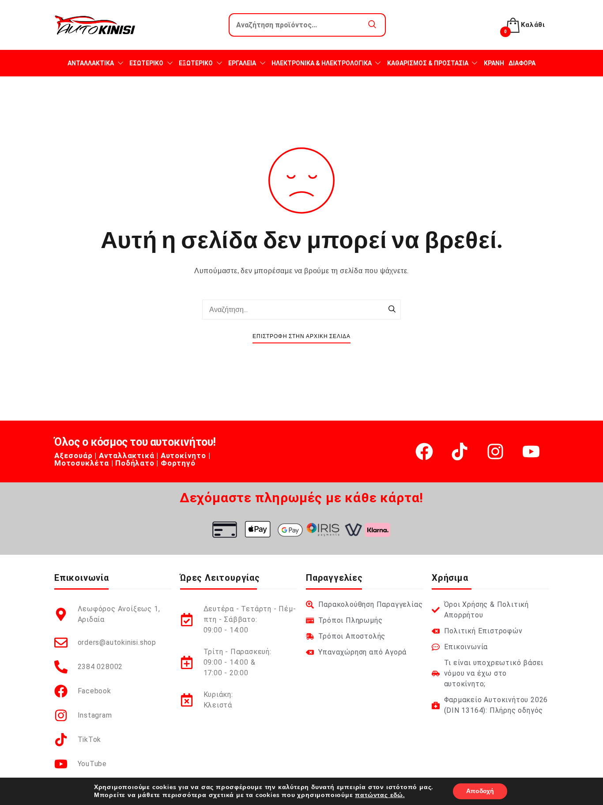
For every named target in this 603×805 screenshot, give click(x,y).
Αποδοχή (480, 791)
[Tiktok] (459, 451)
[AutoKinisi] (95, 25)
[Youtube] (531, 451)
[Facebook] (424, 451)
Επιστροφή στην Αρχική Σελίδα (301, 336)
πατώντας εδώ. (379, 795)
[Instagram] (495, 451)
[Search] (392, 310)
